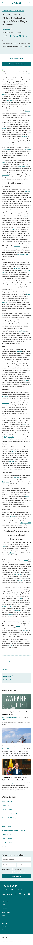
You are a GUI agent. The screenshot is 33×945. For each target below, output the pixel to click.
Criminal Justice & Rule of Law (11, 813)
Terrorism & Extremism (9, 847)
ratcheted (24, 136)
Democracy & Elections (9, 822)
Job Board (4, 915)
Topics (3, 904)
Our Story (4, 926)
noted (26, 216)
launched (4, 302)
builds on (18, 574)
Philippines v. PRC (9, 437)
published (7, 149)
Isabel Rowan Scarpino (8, 783)
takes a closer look (7, 606)
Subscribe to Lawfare (16, 64)
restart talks (5, 175)
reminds (24, 630)
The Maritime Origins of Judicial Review (16, 746)
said (3, 315)
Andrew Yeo (14, 717)
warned (9, 100)
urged (24, 424)
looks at (18, 626)
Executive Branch (7, 826)
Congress (5, 805)
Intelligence (6, 834)
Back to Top (5, 669)
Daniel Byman (6, 717)
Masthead (4, 929)
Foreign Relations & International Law (13, 10)
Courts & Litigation (8, 809)
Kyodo (28, 46)
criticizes (28, 149)
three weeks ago (23, 166)
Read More (6, 680)
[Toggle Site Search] (30, 3)
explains (11, 461)
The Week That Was (19, 872)
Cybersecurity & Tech (8, 818)
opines (26, 560)
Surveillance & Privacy (8, 842)
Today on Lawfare (19, 869)
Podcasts (4, 908)
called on (12, 433)
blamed (27, 496)
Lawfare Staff (7, 29)
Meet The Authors (16, 58)
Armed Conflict (6, 801)
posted (4, 546)
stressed (12, 516)
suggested (5, 94)
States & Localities (7, 838)
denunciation (5, 403)
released (15, 477)
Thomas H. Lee (6, 749)
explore (20, 598)
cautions (25, 380)
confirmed (22, 331)
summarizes (18, 610)
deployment (5, 482)
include (27, 111)
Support (4, 919)
